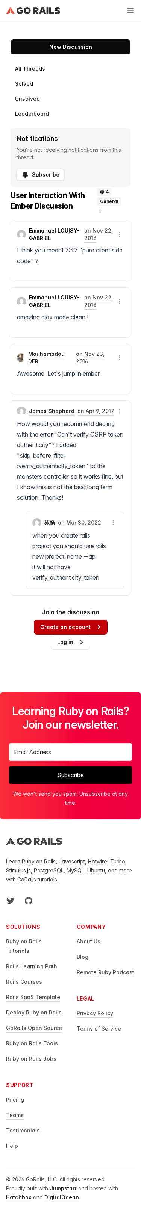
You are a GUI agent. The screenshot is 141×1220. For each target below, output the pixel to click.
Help (12, 1146)
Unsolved (27, 98)
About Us (88, 941)
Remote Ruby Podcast (105, 972)
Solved (24, 83)
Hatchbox (19, 1197)
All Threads (30, 68)
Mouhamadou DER (46, 357)
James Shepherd (51, 411)
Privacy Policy (95, 1013)
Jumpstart (63, 1188)
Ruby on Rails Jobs (31, 1058)
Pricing (15, 1099)
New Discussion (70, 47)
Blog (82, 957)
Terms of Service (99, 1028)
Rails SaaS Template (33, 997)
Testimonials (23, 1130)
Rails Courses (24, 981)
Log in (65, 642)
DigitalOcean (61, 1197)
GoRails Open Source (34, 1028)
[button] (100, 211)
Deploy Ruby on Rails (34, 1012)
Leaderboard (32, 113)
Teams (15, 1115)
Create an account (65, 627)
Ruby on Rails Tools (32, 1043)
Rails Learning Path (31, 966)
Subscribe (45, 174)
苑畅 (49, 522)
